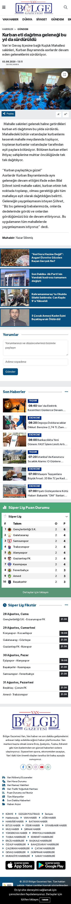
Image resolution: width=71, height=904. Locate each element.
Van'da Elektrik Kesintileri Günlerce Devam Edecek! (45, 408)
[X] (29, 767)
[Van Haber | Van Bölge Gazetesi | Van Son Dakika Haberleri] (34, 7)
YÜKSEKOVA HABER (16, 833)
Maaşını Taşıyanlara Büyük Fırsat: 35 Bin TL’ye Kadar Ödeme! (47, 477)
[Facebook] (23, 767)
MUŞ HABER (12, 829)
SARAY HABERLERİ (45, 856)
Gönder (10, 371)
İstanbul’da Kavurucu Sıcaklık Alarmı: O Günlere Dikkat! (46, 459)
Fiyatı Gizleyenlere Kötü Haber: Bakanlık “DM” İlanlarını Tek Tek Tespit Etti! (48, 494)
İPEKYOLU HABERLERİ (44, 833)
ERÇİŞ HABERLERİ (15, 841)
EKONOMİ (34, 418)
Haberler (7, 29)
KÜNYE (9, 814)
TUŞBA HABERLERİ (16, 837)
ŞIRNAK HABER (32, 829)
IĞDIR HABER (33, 825)
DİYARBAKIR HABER (56, 825)
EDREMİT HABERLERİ (42, 837)
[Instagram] (35, 767)
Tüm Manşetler (15, 796)
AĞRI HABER (49, 818)
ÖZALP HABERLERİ (16, 844)
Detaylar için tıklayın (35, 592)
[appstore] (20, 866)
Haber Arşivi (14, 804)
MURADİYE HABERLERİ (18, 856)
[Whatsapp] (48, 767)
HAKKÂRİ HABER (15, 821)
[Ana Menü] (4, 7)
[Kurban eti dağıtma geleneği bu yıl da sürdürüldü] (35, 89)
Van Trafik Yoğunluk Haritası (22, 789)
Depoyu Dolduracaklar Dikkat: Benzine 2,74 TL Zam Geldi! (47, 425)
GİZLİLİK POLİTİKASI (29, 814)
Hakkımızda (12, 818)
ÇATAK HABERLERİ (45, 848)
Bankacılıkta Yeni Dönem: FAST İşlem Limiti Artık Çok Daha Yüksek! (47, 442)
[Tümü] (66, 391)
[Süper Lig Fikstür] (66, 605)
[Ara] (65, 7)
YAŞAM (33, 401)
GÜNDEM (57, 19)
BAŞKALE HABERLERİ (40, 841)
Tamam (45, 900)
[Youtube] (42, 767)
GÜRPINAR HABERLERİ (43, 852)
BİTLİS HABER (13, 825)
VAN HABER (10, 19)
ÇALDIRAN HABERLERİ (17, 848)
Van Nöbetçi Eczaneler (19, 777)
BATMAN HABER (38, 821)
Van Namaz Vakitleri (18, 785)
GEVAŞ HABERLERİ (16, 852)
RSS (9, 885)
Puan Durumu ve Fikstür (20, 792)
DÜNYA (27, 19)
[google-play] (51, 866)
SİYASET (41, 19)
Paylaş (10, 113)
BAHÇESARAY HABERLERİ (45, 844)
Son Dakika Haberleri (18, 800)
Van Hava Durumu (17, 781)
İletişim (49, 814)
